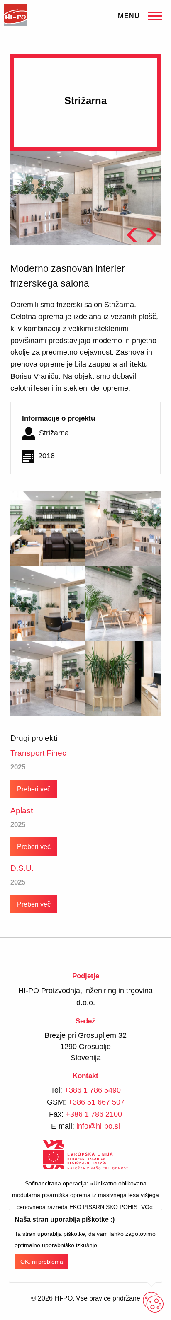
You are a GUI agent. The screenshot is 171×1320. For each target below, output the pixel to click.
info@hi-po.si (98, 1126)
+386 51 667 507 (96, 1102)
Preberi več (34, 789)
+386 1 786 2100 (94, 1114)
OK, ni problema (41, 1262)
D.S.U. (22, 868)
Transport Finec (38, 753)
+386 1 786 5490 (92, 1090)
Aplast (21, 810)
